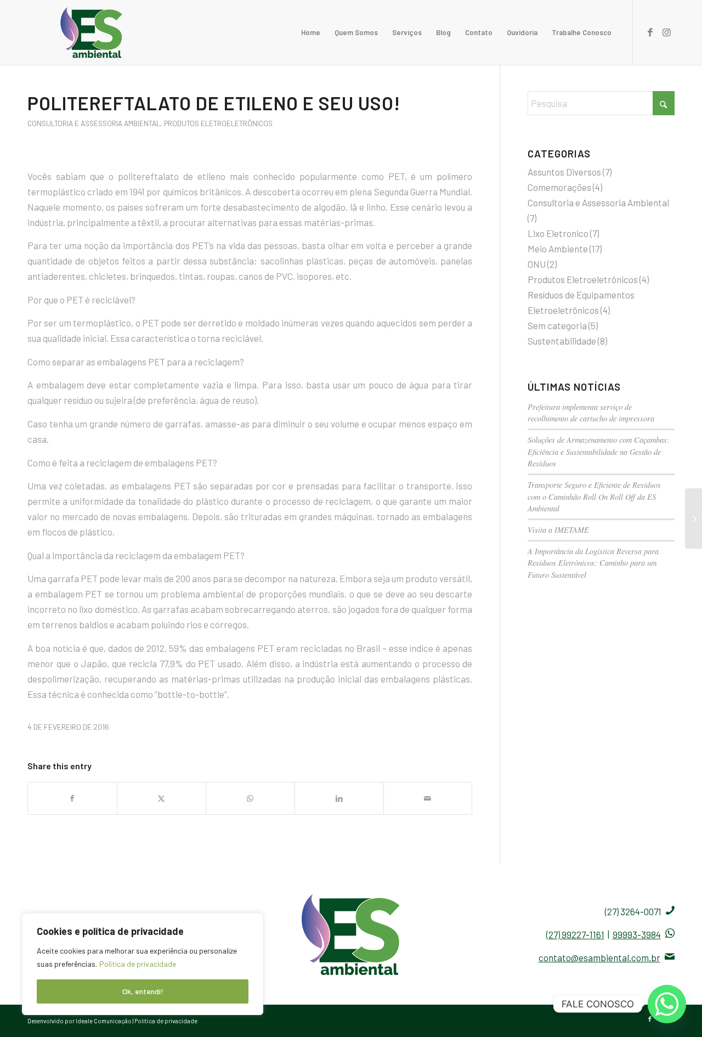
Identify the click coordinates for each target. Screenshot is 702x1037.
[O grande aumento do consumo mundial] (693, 518)
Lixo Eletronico (558, 233)
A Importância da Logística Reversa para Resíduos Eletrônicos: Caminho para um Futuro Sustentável (593, 563)
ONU (537, 263)
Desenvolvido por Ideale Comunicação (80, 1020)
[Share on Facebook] (72, 798)
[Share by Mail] (428, 798)
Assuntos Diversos (564, 171)
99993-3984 (637, 934)
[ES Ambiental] (91, 32)
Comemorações (559, 187)
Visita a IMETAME (558, 530)
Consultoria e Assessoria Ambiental (93, 123)
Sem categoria (557, 325)
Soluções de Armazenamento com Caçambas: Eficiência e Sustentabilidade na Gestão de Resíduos (599, 452)
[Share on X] (161, 798)
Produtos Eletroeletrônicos (218, 123)
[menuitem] (310, 32)
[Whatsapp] (667, 1004)
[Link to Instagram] (666, 32)
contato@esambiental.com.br (599, 957)
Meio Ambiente (558, 248)
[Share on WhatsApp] (250, 798)
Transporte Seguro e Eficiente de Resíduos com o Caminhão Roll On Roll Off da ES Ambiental (594, 497)
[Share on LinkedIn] (339, 798)
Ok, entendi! (142, 991)
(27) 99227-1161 (575, 934)
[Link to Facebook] (650, 32)
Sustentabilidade (562, 340)
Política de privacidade (137, 963)
